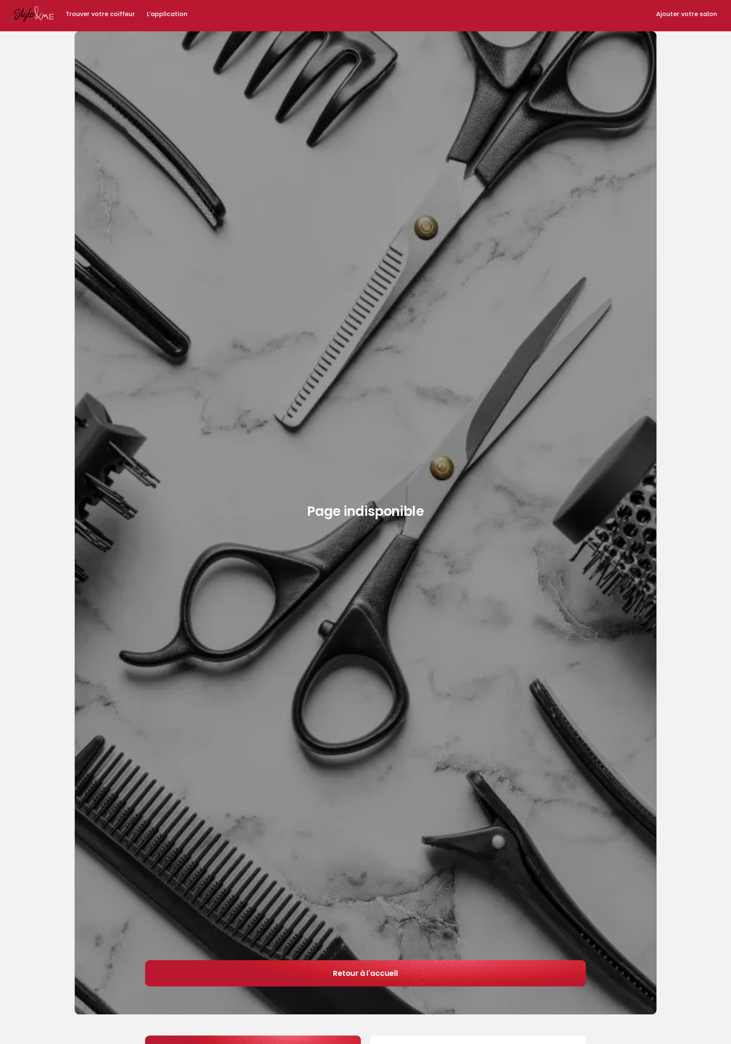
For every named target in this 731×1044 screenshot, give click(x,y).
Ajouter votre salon (686, 14)
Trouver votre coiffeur (100, 14)
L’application (167, 14)
